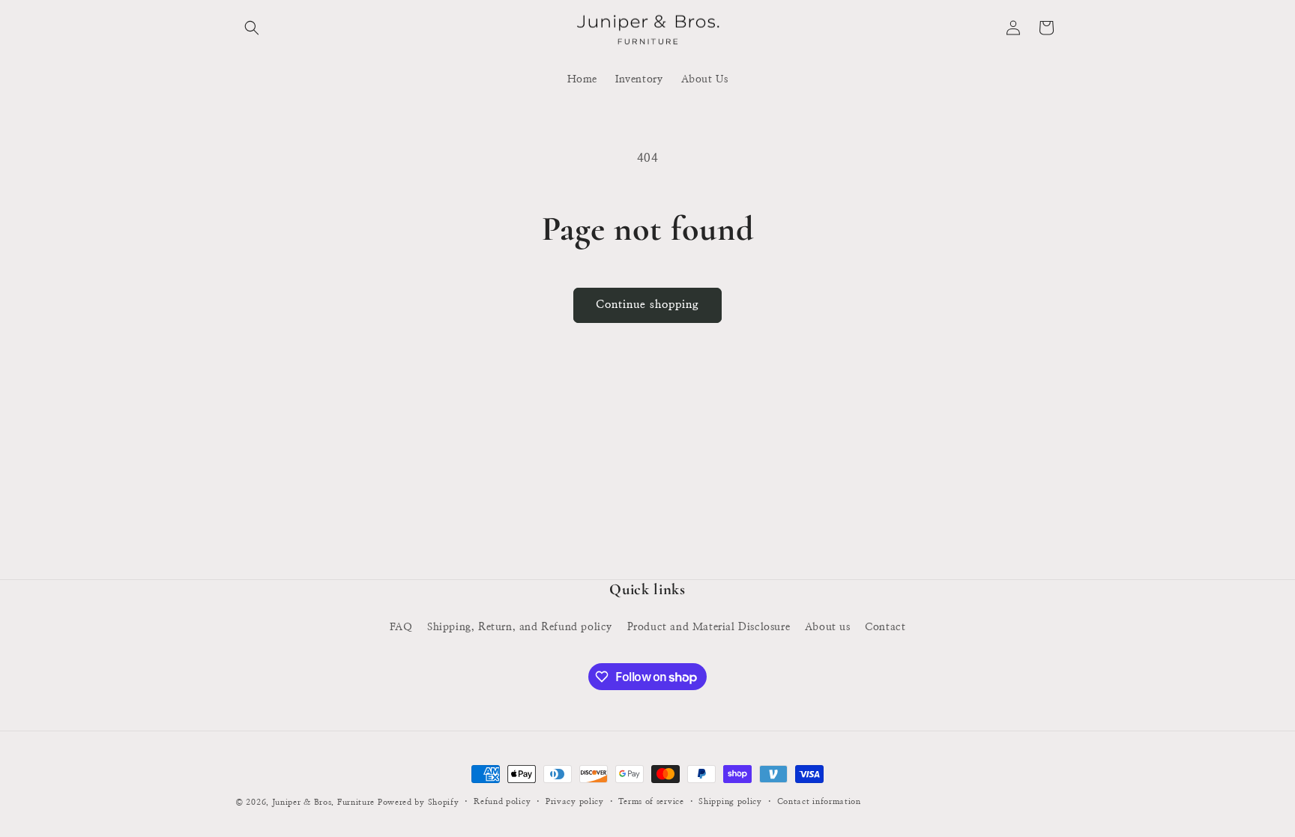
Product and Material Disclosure (709, 627)
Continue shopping (647, 304)
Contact (885, 627)
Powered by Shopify (418, 802)
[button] (251, 27)
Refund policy (502, 801)
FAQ (401, 627)
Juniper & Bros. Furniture (323, 802)
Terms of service (650, 801)
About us (828, 627)
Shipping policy (730, 801)
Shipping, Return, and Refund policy (519, 627)
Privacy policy (575, 801)
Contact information (819, 801)
